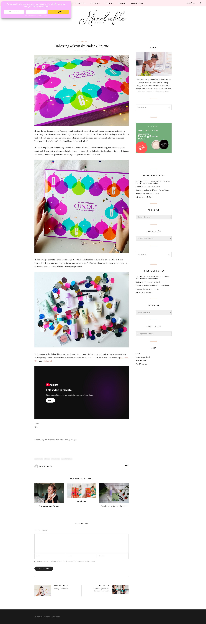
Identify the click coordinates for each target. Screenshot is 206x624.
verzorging (81, 41)
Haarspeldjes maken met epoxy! (147, 194)
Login (138, 354)
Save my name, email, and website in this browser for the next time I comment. (66, 561)
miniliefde (46, 466)
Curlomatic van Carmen (49, 506)
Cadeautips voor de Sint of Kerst (148, 187)
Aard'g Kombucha (61, 588)
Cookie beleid (137, 3)
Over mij (94, 3)
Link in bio (109, 3)
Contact (122, 3)
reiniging (55, 459)
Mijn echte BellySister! (144, 197)
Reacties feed (141, 361)
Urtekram (81, 501)
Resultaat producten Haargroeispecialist (101, 590)
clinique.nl (47, 361)
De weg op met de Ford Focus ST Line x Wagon (153, 190)
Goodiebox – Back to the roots (114, 506)
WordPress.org (141, 364)
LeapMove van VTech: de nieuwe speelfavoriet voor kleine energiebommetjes (153, 182)
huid (47, 459)
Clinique (39, 459)
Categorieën (78, 3)
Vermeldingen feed (143, 357)
